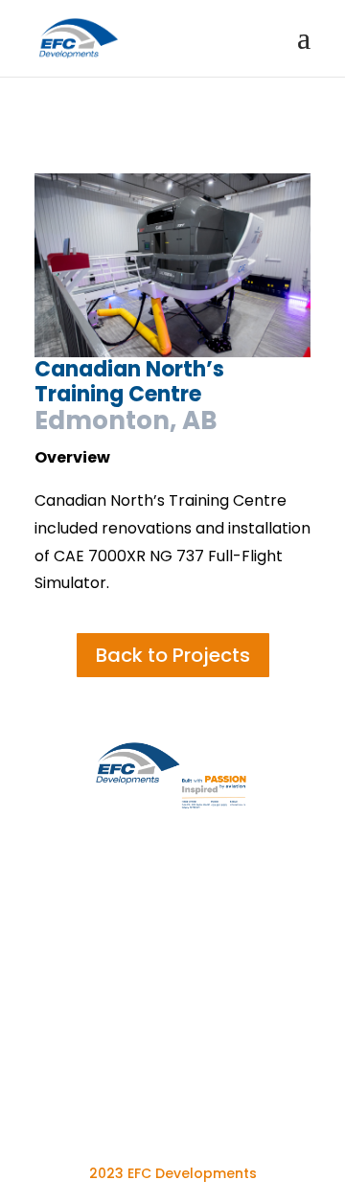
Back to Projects (173, 655)
